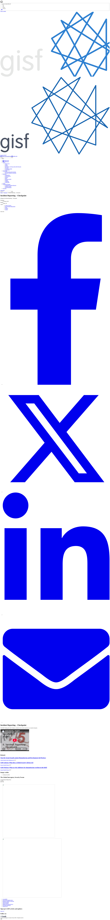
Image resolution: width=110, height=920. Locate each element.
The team (6, 167)
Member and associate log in (8, 904)
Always (4, 8)
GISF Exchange (6, 903)
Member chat (14, 156)
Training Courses (8, 186)
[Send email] (56, 722)
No (3, 5)
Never (4, 7)
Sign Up (2, 911)
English (4, 760)
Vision (6, 164)
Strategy (6, 165)
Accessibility (5, 899)
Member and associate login (6, 156)
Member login (6, 160)
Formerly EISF (3, 155)
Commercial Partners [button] (6, 184)
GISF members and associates (10, 171)
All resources (7, 175)
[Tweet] (56, 491)
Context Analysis (8, 205)
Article (7, 760)
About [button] (4, 162)
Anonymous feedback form (8, 900)
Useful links (7, 182)
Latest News (7, 169)
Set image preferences (7, 905)
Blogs (6, 178)
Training (6, 208)
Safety (6, 207)
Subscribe (2, 190)
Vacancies (4, 188)
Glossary (6, 177)
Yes (3, 6)
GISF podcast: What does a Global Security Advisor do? (16, 762)
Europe (1, 765)
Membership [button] (5, 170)
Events (4, 183)
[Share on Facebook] (56, 384)
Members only (11, 760)
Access (6, 209)
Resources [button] (4, 174)
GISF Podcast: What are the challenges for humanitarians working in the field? (23, 767)
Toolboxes (7, 181)
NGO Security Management (10, 206)
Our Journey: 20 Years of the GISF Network (13, 166)
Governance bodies (8, 168)
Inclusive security (8, 179)
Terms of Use (5, 906)
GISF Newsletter (6, 902)
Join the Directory (8, 187)
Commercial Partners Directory (10, 185)
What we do (7, 163)
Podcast (7, 765)
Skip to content (3, 11)
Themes (6, 180)
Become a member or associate (10, 172)
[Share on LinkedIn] (56, 614)
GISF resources (8, 176)
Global (1, 760)
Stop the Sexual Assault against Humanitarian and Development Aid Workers (23, 758)
